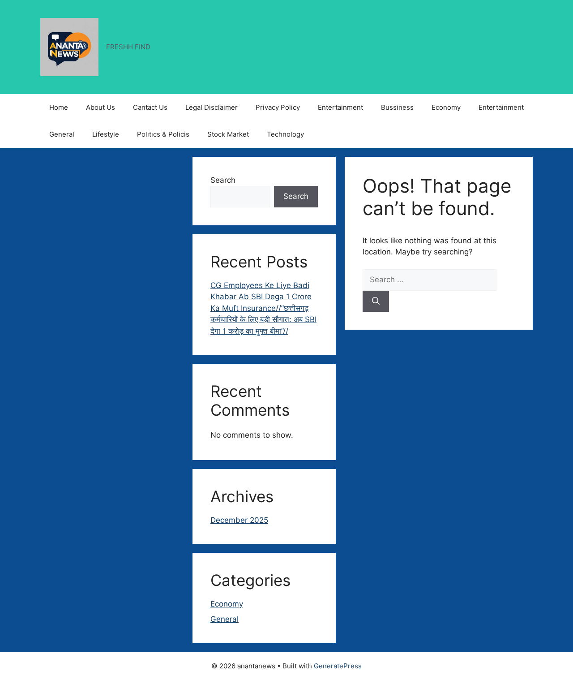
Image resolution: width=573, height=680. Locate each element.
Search (222, 180)
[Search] (376, 301)
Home (58, 107)
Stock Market (228, 134)
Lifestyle (105, 134)
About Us (100, 107)
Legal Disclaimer (211, 107)
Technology (285, 134)
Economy (446, 107)
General (61, 134)
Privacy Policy (278, 107)
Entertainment (340, 107)
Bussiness (397, 107)
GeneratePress (338, 666)
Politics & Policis (163, 134)
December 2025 (239, 520)
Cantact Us (150, 107)
